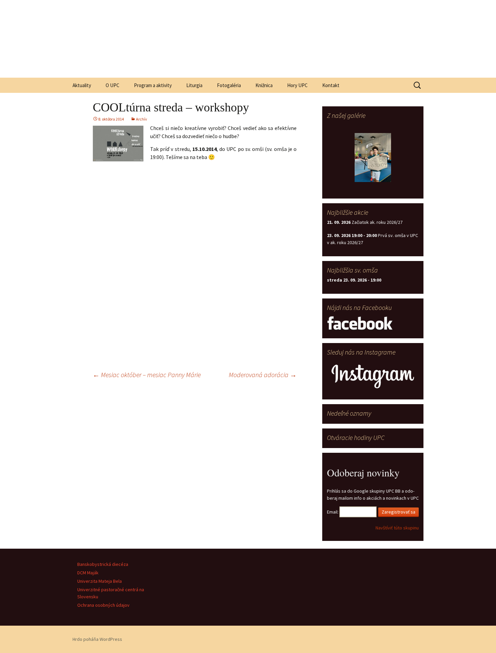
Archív (141, 119)
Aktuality (82, 85)
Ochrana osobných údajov (103, 605)
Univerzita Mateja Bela (99, 581)
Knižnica (264, 85)
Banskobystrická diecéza (102, 564)
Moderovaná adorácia (263, 374)
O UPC (112, 85)
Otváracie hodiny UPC (356, 437)
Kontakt (330, 85)
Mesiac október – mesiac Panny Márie (147, 374)
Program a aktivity (153, 85)
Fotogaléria (229, 85)
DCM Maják (88, 573)
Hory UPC (297, 85)
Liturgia (194, 85)
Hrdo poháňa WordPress (97, 639)
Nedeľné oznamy (349, 413)
